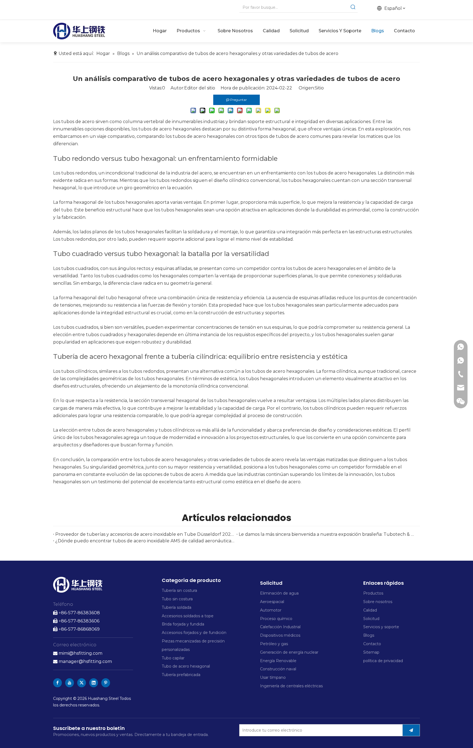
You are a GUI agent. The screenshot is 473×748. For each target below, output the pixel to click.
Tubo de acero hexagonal (186, 666)
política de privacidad (383, 660)
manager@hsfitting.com (82, 661)
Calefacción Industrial (280, 626)
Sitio (319, 88)
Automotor (270, 610)
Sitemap (371, 652)
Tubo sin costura (177, 598)
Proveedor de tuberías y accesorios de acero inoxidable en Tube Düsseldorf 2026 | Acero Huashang (144, 534)
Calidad (370, 610)
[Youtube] (69, 682)
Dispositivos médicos (280, 635)
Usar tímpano (273, 677)
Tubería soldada (176, 607)
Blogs (368, 635)
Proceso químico (276, 618)
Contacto (372, 643)
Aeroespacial (272, 601)
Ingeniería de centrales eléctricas (291, 685)
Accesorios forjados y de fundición (194, 632)
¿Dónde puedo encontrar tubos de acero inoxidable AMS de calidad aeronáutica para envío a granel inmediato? (144, 540)
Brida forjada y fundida (183, 624)
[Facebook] (57, 682)
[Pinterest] (105, 682)
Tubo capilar (173, 658)
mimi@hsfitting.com (80, 653)
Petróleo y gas (274, 643)
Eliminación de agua (279, 593)
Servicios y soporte (381, 626)
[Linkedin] (93, 682)
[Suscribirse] (411, 730)
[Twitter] (81, 682)
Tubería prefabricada (181, 674)
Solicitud (371, 618)
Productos (373, 593)
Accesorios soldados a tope (188, 615)
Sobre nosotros (377, 601)
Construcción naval (278, 668)
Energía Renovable (278, 660)
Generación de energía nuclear (289, 652)
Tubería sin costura (179, 590)
